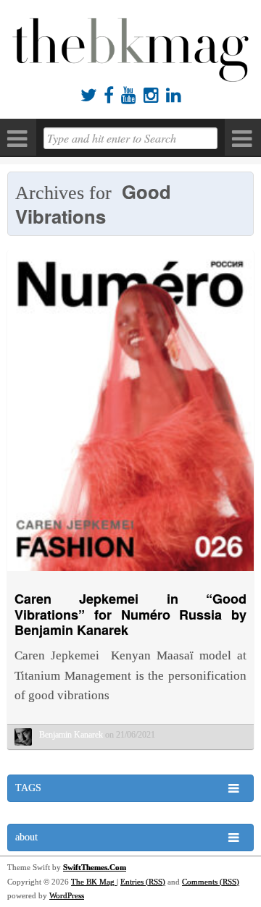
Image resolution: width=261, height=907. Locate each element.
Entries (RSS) (142, 881)
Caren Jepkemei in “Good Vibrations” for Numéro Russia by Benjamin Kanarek (130, 614)
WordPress (66, 895)
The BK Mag (94, 881)
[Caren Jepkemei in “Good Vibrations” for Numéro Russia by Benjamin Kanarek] (130, 574)
